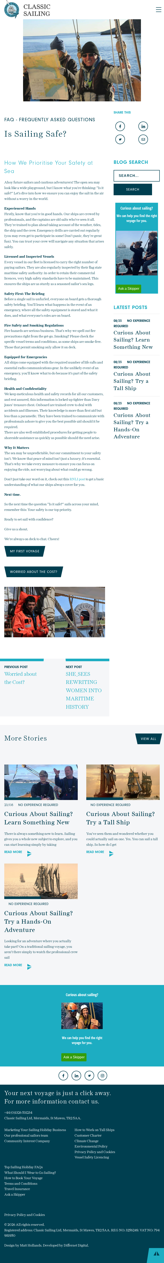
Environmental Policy (91, 1146)
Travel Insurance (17, 1189)
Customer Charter (88, 1135)
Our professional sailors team (26, 1135)
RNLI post (78, 479)
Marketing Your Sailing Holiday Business (35, 1130)
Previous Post (20, 675)
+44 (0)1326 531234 (18, 1113)
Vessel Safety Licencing (92, 1157)
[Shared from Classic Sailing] (143, 140)
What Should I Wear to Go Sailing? (30, 1173)
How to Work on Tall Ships (94, 1130)
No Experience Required (38, 805)
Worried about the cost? (33, 572)
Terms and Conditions (20, 1184)
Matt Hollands (30, 1245)
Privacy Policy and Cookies (95, 1152)
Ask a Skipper (14, 1194)
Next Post (84, 687)
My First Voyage (25, 551)
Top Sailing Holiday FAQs (23, 1167)
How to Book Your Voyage (23, 1178)
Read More (13, 852)
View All (148, 739)
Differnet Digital (76, 1245)
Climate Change (86, 1141)
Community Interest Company (27, 1141)
